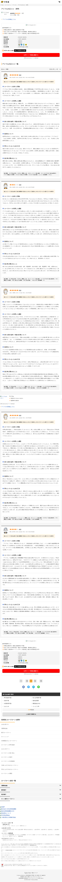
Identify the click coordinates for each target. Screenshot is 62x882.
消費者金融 (4, 728)
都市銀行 (3, 790)
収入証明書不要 (37, 697)
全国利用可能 (7, 703)
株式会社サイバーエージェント (27, 865)
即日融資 (57, 834)
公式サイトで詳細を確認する (31, 55)
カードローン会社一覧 (7, 822)
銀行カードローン (6, 732)
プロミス (13, 825)
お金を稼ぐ (56, 829)
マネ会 (1, 5)
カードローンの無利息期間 (8, 834)
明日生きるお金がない (28, 829)
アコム (8, 825)
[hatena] (33, 687)
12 (35, 681)
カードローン (8, 5)
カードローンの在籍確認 (8, 761)
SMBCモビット (23, 825)
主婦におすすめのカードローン (9, 765)
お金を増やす (37, 829)
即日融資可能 (7, 697)
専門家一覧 (33, 875)
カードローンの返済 (6, 757)
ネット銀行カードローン (8, 799)
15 (41, 681)
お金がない (5, 831)
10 (27, 681)
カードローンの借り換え (8, 753)
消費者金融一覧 (6, 824)
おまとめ (6, 706)
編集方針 (44, 875)
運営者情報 (28, 875)
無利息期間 (36, 700)
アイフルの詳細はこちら (9, 19)
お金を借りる (5, 724)
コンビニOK (36, 706)
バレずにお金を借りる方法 (8, 829)
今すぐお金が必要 (19, 829)
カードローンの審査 (6, 773)
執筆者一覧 (39, 875)
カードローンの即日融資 (8, 745)
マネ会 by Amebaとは (21, 875)
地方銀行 (3, 794)
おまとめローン (5, 749)
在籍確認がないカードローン (9, 740)
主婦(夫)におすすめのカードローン (10, 840)
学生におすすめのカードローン (9, 769)
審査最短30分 (36, 703)
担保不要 (6, 700)
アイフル (14, 5)
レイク (17, 825)
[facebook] (23, 687)
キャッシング (5, 736)
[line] (38, 687)
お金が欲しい (51, 829)
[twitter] (28, 687)
